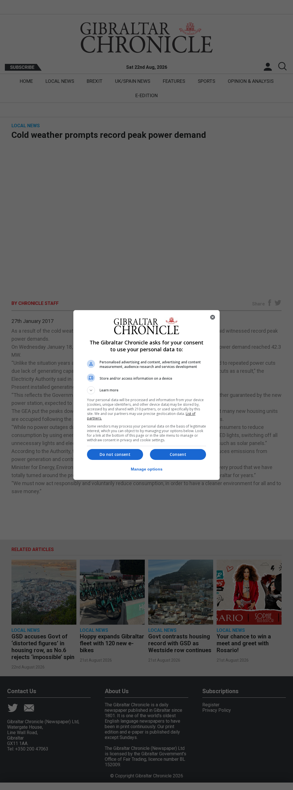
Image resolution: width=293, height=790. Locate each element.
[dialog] (146, 395)
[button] (146, 390)
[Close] (212, 317)
